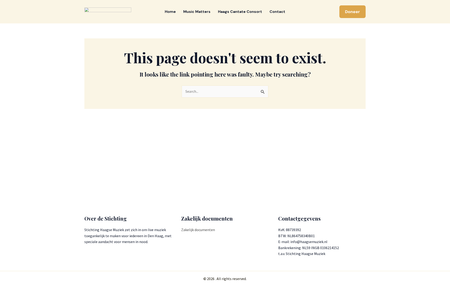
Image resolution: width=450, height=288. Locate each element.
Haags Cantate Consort (240, 11)
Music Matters (196, 11)
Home (170, 11)
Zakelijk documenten (198, 229)
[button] (352, 11)
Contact (277, 11)
